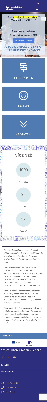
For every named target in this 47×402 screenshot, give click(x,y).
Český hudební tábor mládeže (14, 8)
